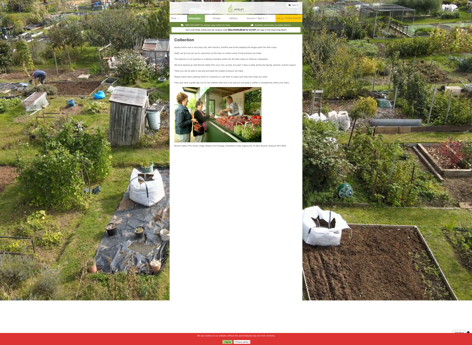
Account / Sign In (256, 18)
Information (194, 18)
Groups (216, 18)
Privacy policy (242, 342)
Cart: (295, 5)
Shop (173, 18)
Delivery (233, 18)
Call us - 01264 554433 (289, 18)
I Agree (227, 342)
